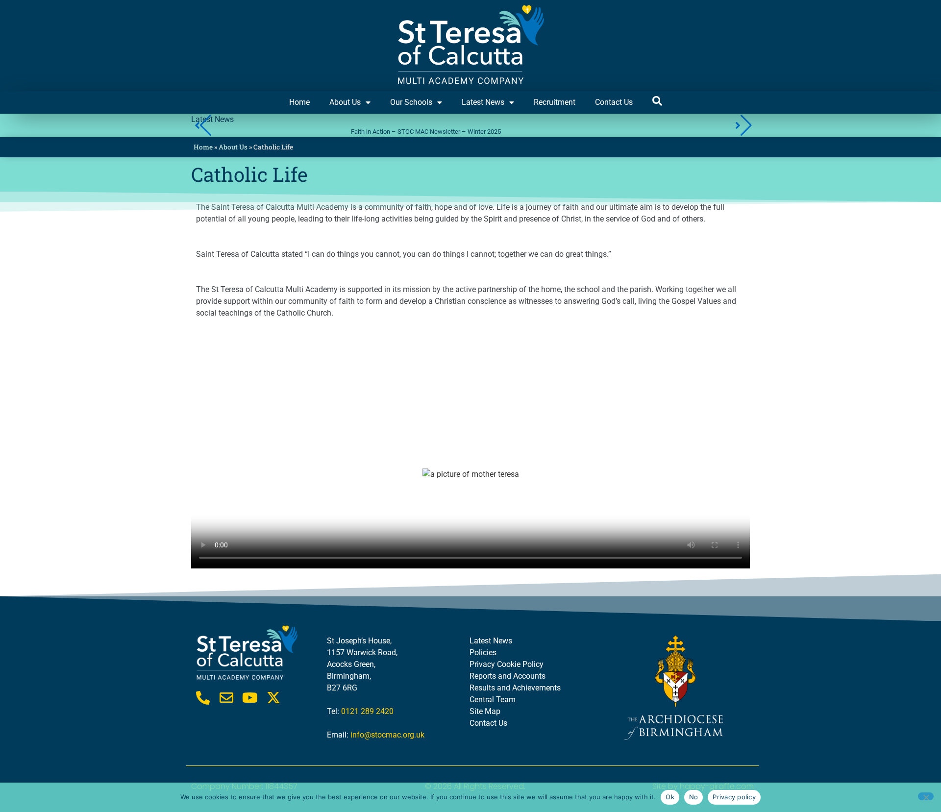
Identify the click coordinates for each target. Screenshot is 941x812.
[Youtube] (250, 698)
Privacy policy (734, 797)
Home (299, 102)
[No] (926, 796)
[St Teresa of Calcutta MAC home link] (470, 45)
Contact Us (614, 102)
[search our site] (657, 101)
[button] (743, 125)
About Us (345, 102)
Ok (670, 797)
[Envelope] (226, 698)
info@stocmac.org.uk (387, 734)
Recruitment (554, 102)
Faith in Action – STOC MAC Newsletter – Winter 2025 (324, 131)
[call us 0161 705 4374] (203, 698)
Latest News (483, 102)
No (693, 797)
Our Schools (411, 102)
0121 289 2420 (367, 711)
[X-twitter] (273, 698)
